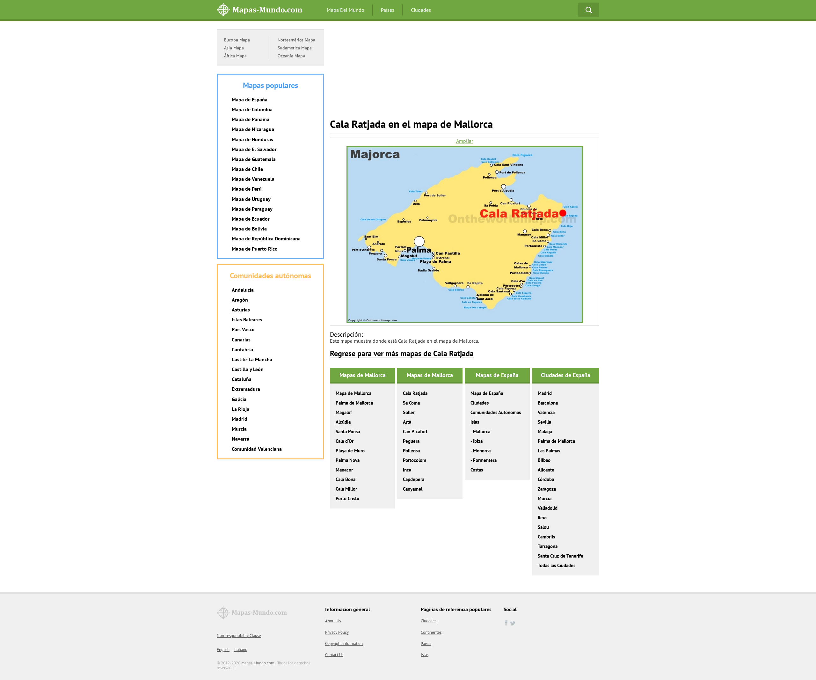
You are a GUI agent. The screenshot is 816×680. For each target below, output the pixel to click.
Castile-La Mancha (252, 359)
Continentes (431, 632)
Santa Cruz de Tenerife (560, 556)
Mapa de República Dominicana (266, 238)
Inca (407, 470)
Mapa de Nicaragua (253, 129)
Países (387, 10)
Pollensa (411, 451)
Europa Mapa (237, 40)
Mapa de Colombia (252, 109)
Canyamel (412, 489)
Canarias (241, 339)
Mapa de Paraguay (252, 209)
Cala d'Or (344, 441)
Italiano (240, 649)
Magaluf (344, 412)
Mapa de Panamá (250, 119)
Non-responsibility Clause (239, 635)
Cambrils (546, 537)
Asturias (241, 309)
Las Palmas (549, 451)
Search (588, 10)
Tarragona (547, 546)
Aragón (240, 299)
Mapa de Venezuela (253, 179)
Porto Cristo (347, 498)
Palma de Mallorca (354, 403)
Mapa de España (486, 393)
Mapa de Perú (247, 189)
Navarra (240, 438)
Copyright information (344, 643)
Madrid (545, 393)
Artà (407, 422)
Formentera (485, 460)
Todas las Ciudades (556, 565)
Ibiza (478, 441)
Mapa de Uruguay (251, 199)
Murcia (544, 498)
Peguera (411, 441)
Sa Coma (411, 403)
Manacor (344, 470)
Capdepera (413, 479)
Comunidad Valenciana (257, 449)
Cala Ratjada (415, 393)
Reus (542, 518)
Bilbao (544, 460)
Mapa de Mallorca (353, 393)
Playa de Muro (350, 451)
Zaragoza (547, 489)
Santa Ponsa (348, 431)
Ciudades (421, 10)
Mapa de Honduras (252, 139)
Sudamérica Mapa (295, 48)
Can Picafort (415, 431)
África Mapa (235, 56)
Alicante (546, 470)
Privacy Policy (337, 632)
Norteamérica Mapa (296, 40)
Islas (474, 422)
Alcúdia (343, 422)
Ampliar (464, 141)
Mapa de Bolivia (249, 228)
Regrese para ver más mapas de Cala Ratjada (402, 353)
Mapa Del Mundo (345, 10)
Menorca (482, 451)
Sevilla (544, 422)
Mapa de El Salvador (254, 149)
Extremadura (246, 389)
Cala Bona (345, 479)
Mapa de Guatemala (254, 159)
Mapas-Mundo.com (257, 663)
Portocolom (414, 460)
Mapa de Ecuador (251, 219)
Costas (476, 470)
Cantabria (242, 349)
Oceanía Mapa (291, 56)
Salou (543, 527)
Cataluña (241, 379)
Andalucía (243, 290)
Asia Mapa (234, 48)
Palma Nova (348, 460)
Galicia (239, 399)
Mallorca (481, 431)
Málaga (545, 431)
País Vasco (243, 329)
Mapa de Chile (247, 169)
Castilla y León (248, 369)
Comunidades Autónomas (495, 412)
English (223, 649)
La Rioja (240, 409)
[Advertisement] (464, 73)
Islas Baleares (247, 319)
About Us (333, 621)
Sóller (409, 412)
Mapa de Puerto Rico (255, 248)
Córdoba (546, 479)
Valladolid (547, 508)
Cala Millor (346, 489)
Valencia (546, 412)
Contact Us (334, 654)
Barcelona (548, 403)
